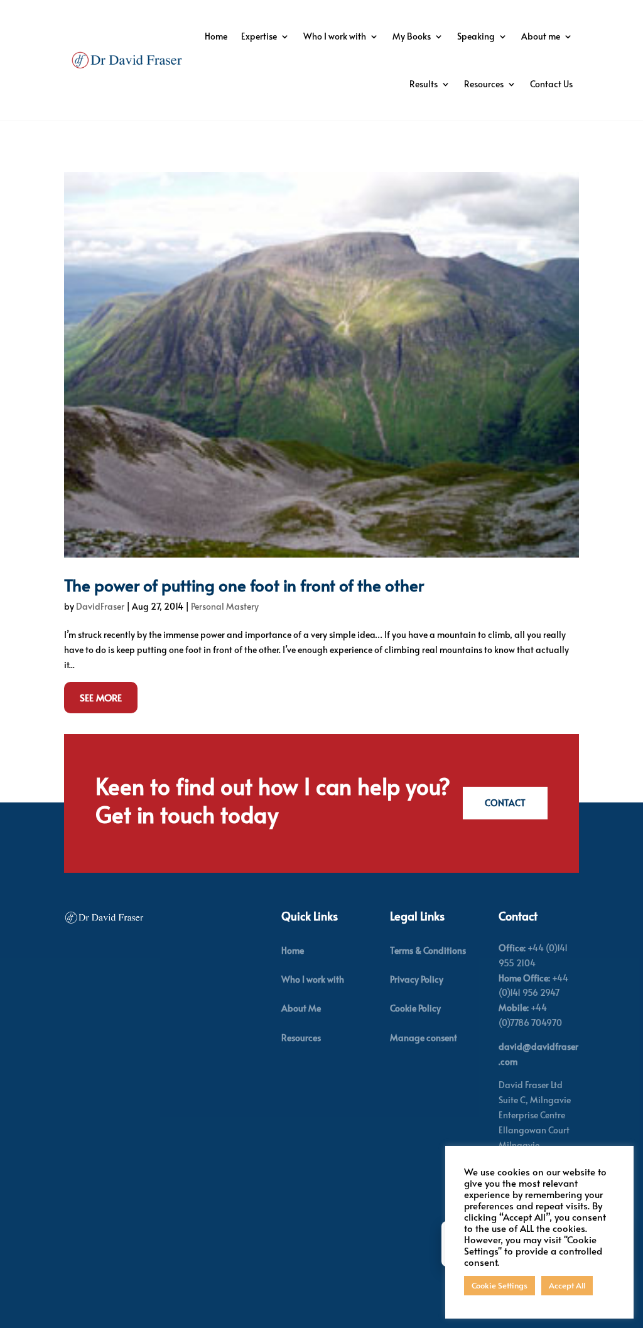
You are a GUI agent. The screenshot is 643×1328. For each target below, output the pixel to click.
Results (423, 84)
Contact (505, 803)
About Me (301, 1008)
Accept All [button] (567, 1285)
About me (540, 36)
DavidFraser (100, 606)
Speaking (476, 36)
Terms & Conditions (428, 950)
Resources (484, 84)
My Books (411, 36)
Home (216, 36)
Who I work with (334, 36)
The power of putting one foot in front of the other (244, 584)
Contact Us (551, 84)
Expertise (259, 36)
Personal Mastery (225, 606)
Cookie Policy (415, 1008)
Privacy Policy (416, 979)
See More (101, 697)
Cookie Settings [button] (499, 1285)
